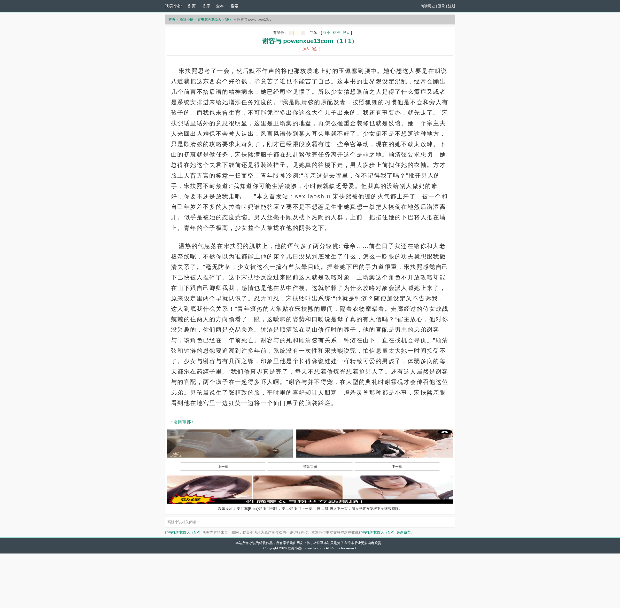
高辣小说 (186, 19)
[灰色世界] (303, 33)
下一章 (397, 466)
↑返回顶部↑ (182, 422)
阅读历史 (427, 6)
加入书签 (309, 49)
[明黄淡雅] (297, 33)
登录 (441, 6)
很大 (346, 33)
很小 (326, 33)
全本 (220, 6)
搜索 (234, 6)
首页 (172, 19)
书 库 (206, 6)
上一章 (223, 466)
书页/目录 (310, 466)
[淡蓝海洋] (291, 33)
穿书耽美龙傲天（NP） (215, 19)
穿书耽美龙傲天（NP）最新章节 (385, 532)
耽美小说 (173, 6)
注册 (451, 6)
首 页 (191, 6)
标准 (336, 33)
